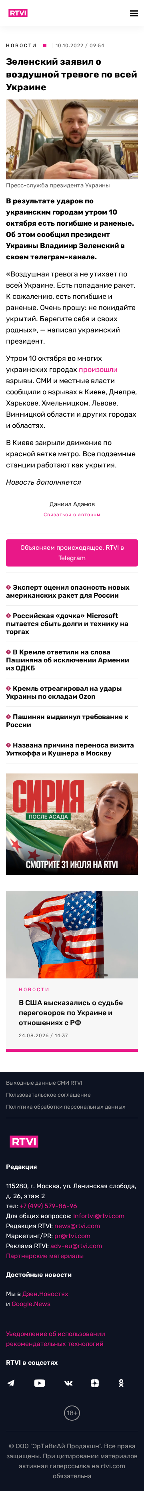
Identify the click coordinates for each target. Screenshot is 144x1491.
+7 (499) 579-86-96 (48, 1206)
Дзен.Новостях (45, 1294)
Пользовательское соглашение (48, 1094)
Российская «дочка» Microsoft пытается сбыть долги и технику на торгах (67, 624)
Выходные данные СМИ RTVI (44, 1082)
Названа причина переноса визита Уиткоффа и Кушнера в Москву (70, 749)
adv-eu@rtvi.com (76, 1246)
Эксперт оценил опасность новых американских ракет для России (68, 591)
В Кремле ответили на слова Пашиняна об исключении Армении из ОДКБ (67, 660)
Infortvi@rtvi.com (98, 1216)
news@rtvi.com (77, 1226)
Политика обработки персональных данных (66, 1106)
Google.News (31, 1304)
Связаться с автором (72, 514)
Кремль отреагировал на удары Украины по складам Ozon (64, 692)
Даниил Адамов (72, 504)
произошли (98, 369)
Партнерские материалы (45, 1256)
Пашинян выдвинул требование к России (67, 721)
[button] (135, 13)
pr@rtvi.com (72, 1236)
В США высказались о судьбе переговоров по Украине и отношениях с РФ (71, 1012)
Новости (21, 45)
